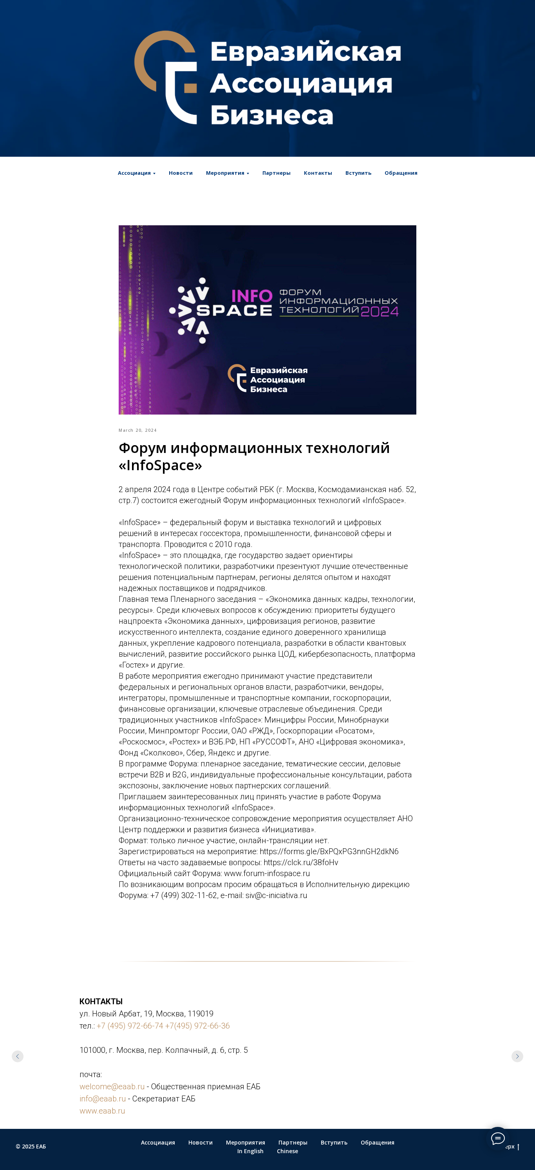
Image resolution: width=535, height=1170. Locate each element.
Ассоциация (158, 1142)
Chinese (287, 1151)
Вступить (358, 172)
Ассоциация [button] (134, 172)
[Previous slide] (17, 1056)
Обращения (401, 172)
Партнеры (276, 172)
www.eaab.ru (102, 1111)
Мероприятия (245, 1142)
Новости (181, 172)
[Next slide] (517, 1056)
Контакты (318, 172)
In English (250, 1151)
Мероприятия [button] (225, 172)
